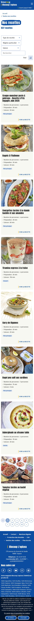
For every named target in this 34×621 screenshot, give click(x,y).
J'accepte (23, 618)
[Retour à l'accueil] (5, 2)
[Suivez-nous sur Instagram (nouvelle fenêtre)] (22, 570)
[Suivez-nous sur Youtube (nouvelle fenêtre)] (16, 570)
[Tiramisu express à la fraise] (17, 250)
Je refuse (11, 618)
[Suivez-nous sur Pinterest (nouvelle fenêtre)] (28, 570)
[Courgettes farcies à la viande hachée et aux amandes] (17, 193)
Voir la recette (24, 120)
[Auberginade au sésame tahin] (17, 415)
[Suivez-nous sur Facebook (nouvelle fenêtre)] (3, 570)
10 (22, 524)
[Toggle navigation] (32, 4)
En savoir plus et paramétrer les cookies (17, 613)
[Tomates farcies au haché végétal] (17, 469)
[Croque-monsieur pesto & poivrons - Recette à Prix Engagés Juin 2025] (17, 78)
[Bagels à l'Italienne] (17, 138)
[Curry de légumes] (17, 305)
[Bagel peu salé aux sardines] (17, 360)
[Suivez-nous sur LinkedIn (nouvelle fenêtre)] (9, 570)
